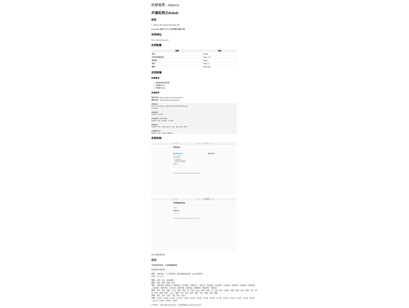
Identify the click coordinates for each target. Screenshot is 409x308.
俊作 (173, 283)
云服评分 (168, 285)
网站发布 (205, 288)
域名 (184, 290)
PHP (181, 293)
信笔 (158, 283)
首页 (158, 280)
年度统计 (214, 288)
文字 (163, 295)
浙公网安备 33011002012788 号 (189, 305)
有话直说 (210, 285)
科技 (166, 293)
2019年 (205, 298)
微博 (161, 293)
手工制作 (185, 285)
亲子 (158, 290)
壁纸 (216, 293)
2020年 (199, 298)
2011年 (155, 300)
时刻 (242, 290)
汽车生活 (172, 288)
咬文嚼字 (218, 285)
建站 (179, 290)
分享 (252, 290)
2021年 (192, 298)
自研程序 (197, 288)
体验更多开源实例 (158, 269)
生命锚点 (243, 285)
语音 (183, 295)
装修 (208, 290)
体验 (237, 290)
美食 (206, 293)
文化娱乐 (155, 288)
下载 (173, 295)
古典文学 (193, 285)
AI (212, 290)
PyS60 (174, 290)
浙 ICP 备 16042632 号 (168, 305)
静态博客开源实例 (184, 274)
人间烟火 (226, 285)
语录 (191, 293)
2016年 (225, 298)
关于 (163, 280)
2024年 (172, 298)
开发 (192, 290)
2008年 (174, 300)
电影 (168, 290)
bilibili (197, 290)
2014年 (238, 298)
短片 (178, 295)
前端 (203, 290)
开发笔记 (189, 288)
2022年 (185, 298)
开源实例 (160, 274)
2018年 (212, 298)
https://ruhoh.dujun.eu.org (160, 40)
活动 (186, 293)
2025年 (166, 298)
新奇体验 (251, 285)
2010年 (161, 300)
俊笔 (168, 283)
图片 (158, 295)
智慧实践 (180, 288)
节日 (201, 293)
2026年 (159, 298)
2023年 (179, 298)
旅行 (163, 290)
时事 (211, 293)
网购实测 (177, 285)
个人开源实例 (170, 274)
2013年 (245, 298)
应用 (232, 290)
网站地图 (170, 280)
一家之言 (201, 285)
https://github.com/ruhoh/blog (170, 100)
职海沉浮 (235, 285)
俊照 (163, 283)
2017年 (218, 298)
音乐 (156, 293)
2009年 (168, 300)
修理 (247, 290)
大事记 (226, 290)
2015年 (232, 298)
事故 (177, 293)
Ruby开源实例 (197, 274)
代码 (168, 295)
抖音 (216, 290)
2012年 (251, 298)
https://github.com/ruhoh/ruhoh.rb (171, 97)
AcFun (171, 293)
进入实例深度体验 (158, 254)
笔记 (221, 290)
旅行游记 (164, 288)
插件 (196, 293)
